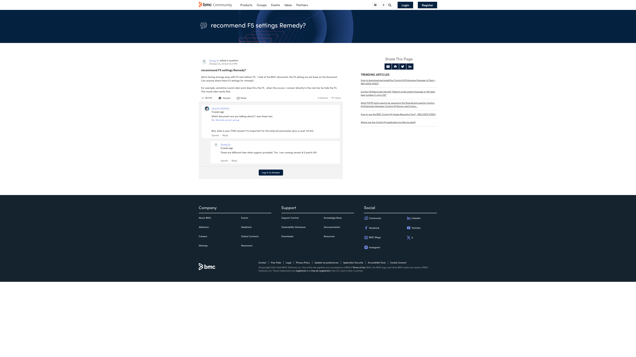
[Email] (388, 66)
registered (301, 270)
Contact (262, 262)
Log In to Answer (271, 172)
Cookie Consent (398, 262)
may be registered (320, 270)
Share (243, 98)
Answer (227, 97)
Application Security (353, 262)
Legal (288, 262)
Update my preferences (327, 262)
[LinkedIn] (409, 66)
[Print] (395, 66)
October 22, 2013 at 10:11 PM (223, 63)
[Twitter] (402, 66)
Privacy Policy (303, 262)
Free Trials (276, 262)
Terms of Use (359, 267)
